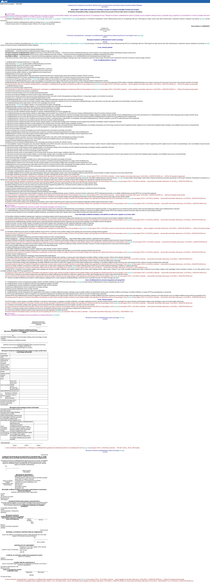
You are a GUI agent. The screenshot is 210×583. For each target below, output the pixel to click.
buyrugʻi (97, 84)
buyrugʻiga (11, 17)
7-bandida (35, 79)
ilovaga (46, 22)
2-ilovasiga (120, 178)
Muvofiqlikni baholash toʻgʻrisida (33, 19)
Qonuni (64, 207)
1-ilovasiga (19, 63)
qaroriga (202, 19)
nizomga (121, 317)
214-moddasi (56, 315)
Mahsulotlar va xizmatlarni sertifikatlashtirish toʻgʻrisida (61, 19)
